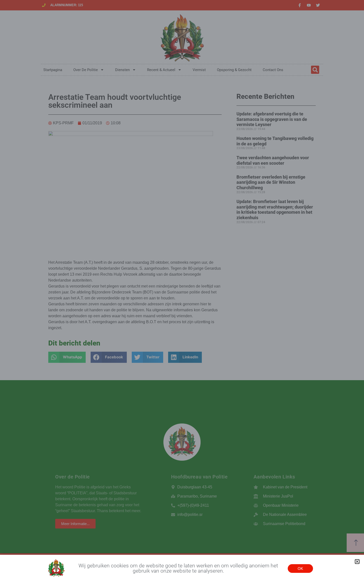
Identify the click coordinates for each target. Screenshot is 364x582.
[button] (357, 561)
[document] (182, 291)
